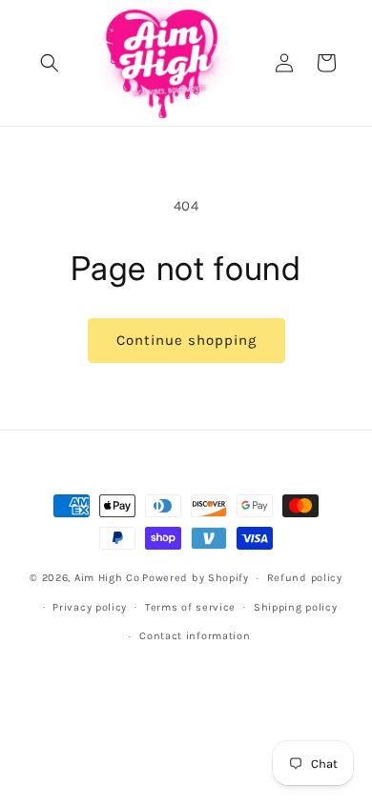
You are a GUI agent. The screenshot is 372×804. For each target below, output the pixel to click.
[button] (50, 63)
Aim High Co (107, 578)
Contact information (194, 636)
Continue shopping (186, 340)
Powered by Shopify (195, 578)
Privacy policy (89, 607)
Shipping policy (296, 607)
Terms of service (190, 607)
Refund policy (304, 578)
